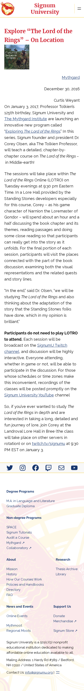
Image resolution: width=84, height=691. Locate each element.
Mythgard (71, 77)
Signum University (45, 8)
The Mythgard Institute (25, 119)
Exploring (32, 131)
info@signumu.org (39, 672)
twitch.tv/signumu (48, 443)
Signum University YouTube (29, 395)
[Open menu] (79, 8)
